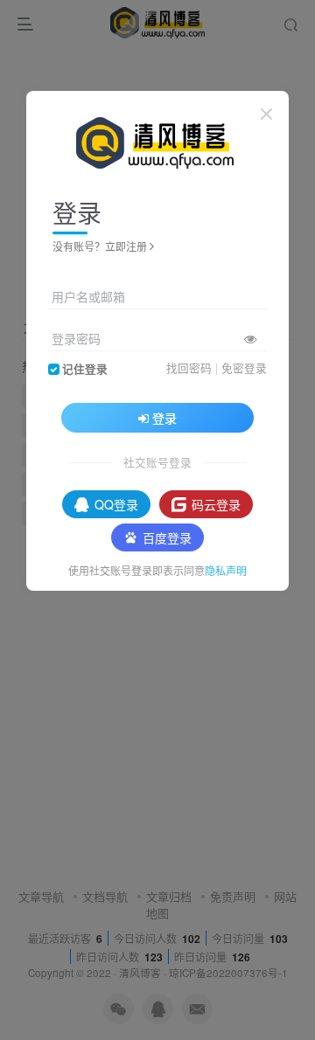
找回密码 (189, 368)
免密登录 (244, 368)
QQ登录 (116, 504)
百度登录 (167, 537)
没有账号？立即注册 (99, 246)
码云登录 (216, 504)
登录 (164, 417)
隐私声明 (226, 570)
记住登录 (85, 369)
